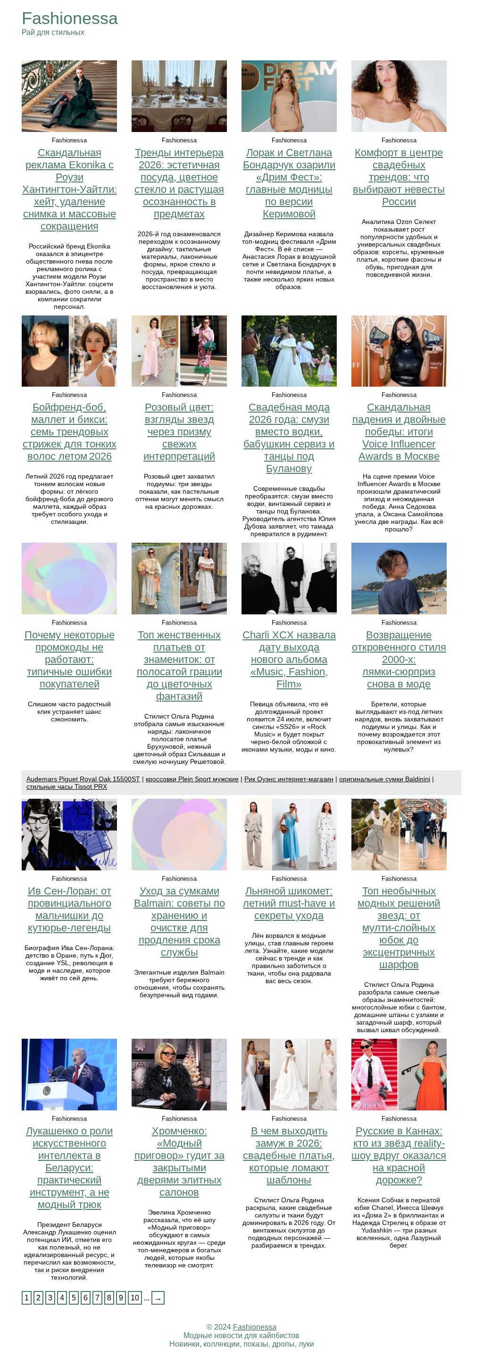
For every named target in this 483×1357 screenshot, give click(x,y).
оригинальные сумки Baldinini (384, 779)
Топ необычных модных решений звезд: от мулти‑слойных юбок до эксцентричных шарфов (399, 927)
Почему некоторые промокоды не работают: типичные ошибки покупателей (70, 659)
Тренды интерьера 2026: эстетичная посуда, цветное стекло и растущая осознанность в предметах (179, 183)
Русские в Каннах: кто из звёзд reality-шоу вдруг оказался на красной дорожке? (398, 1155)
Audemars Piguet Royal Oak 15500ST (83, 779)
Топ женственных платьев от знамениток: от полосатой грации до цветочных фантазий (179, 665)
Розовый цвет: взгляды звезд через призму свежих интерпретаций (179, 431)
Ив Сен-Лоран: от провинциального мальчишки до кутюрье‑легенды (69, 909)
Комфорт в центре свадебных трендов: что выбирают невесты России (399, 177)
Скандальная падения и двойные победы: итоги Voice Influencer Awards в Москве (399, 431)
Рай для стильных (53, 32)
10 (135, 1298)
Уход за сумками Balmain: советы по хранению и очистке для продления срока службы (179, 921)
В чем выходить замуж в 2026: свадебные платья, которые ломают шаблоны (289, 1155)
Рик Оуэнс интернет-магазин (288, 779)
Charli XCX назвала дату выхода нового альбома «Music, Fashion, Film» (289, 659)
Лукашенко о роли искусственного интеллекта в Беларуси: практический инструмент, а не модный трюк (69, 1167)
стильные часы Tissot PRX (66, 786)
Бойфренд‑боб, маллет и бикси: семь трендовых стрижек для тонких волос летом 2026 (70, 431)
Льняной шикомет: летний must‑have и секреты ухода (289, 903)
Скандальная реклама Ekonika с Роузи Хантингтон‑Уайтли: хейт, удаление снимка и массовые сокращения (69, 189)
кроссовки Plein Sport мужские (192, 779)
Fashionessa (70, 18)
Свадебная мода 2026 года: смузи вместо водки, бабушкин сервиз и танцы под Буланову (288, 437)
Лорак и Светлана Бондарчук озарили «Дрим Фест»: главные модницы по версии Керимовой (289, 183)
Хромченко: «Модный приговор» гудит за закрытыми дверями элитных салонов (179, 1161)
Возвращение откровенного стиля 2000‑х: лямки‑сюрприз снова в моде (399, 659)
